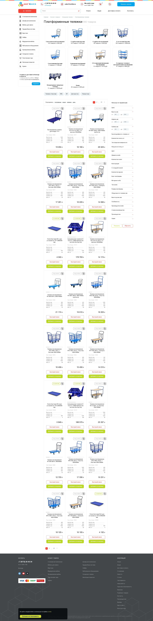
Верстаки (25, 33)
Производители (121, 599)
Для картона (74, 94)
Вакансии (120, 589)
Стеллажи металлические (29, 16)
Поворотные (85, 94)
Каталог (28, 11)
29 (101, 102)
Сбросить (128, 225)
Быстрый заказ (54, 152)
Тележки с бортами (50, 94)
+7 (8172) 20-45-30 (25, 562)
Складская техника (27, 54)
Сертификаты (121, 580)
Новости (119, 574)
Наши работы (121, 583)
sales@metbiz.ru (70, 4)
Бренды (119, 602)
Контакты (130, 11)
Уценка (24, 66)
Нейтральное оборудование (30, 45)
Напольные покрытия (28, 62)
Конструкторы (121, 608)
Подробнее (36, 83)
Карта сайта (120, 605)
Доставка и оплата (114, 11)
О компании (120, 571)
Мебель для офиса (27, 25)
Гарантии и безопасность (124, 586)
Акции (99, 11)
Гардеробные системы (28, 29)
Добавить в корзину (54, 156)
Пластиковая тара (27, 58)
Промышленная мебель (28, 49)
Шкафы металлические (29, 20)
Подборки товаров (122, 593)
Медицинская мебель (28, 41)
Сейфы (24, 37)
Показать (117, 225)
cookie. (50, 611)
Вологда (48, 5)
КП (67, 94)
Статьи (119, 577)
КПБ (61, 94)
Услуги (88, 11)
